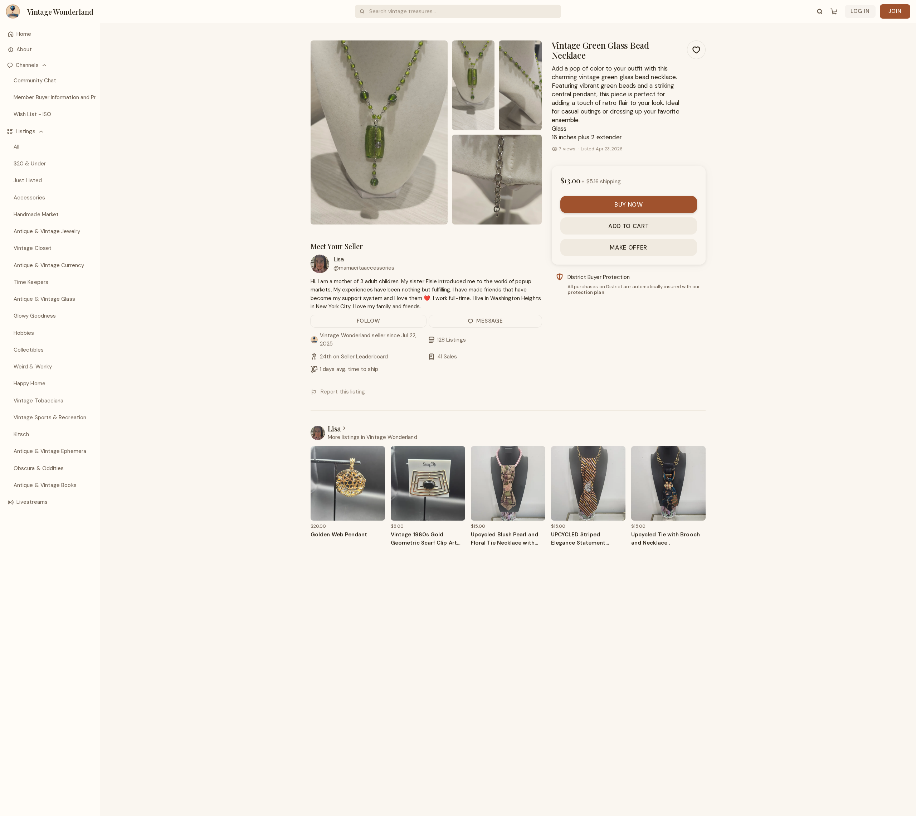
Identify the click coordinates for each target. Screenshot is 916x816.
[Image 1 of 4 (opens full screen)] (379, 132)
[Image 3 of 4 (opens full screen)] (520, 85)
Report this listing (343, 391)
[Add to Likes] (696, 49)
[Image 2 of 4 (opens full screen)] (473, 85)
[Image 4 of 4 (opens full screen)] (497, 179)
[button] (50, 65)
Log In (860, 11)
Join (895, 11)
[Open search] (819, 11)
